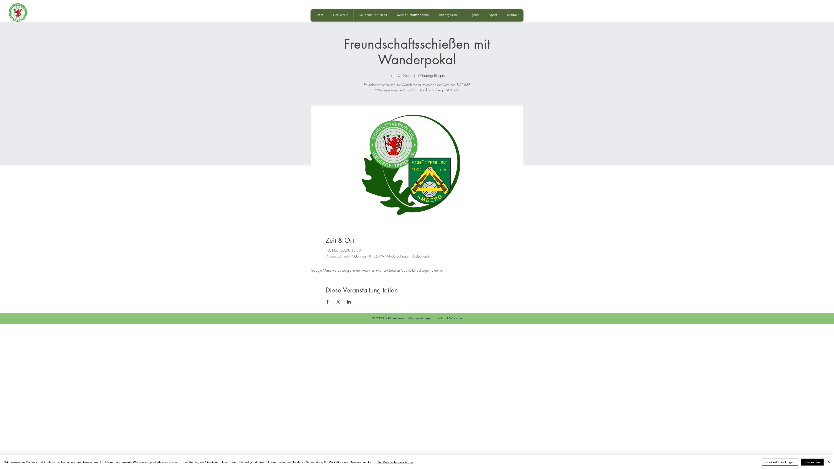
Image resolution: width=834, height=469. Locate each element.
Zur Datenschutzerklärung (395, 462)
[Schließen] (828, 462)
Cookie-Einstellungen (779, 462)
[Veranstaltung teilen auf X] (338, 302)
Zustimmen (812, 462)
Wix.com (455, 318)
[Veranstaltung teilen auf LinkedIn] (349, 302)
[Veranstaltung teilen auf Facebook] (328, 302)
